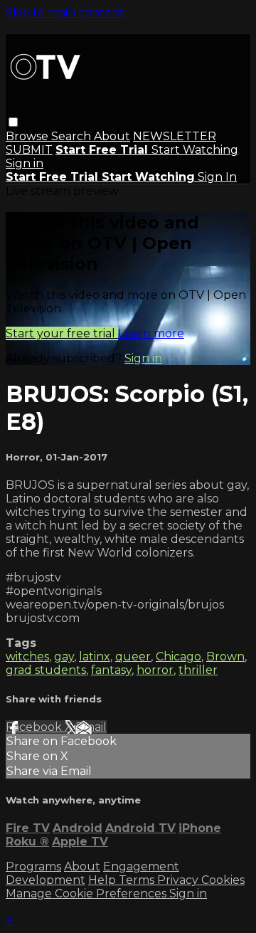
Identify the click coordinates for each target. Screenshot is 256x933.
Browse (28, 136)
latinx (94, 656)
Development (45, 880)
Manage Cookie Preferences (87, 893)
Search (72, 136)
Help (103, 880)
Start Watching (194, 150)
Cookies (223, 880)
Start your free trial (62, 333)
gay (64, 656)
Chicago (178, 656)
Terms (138, 880)
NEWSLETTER (174, 136)
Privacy (179, 880)
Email (91, 727)
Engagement (141, 866)
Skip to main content (65, 12)
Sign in (24, 163)
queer (133, 656)
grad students (46, 670)
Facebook (35, 727)
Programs (33, 866)
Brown (225, 656)
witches (27, 656)
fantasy (111, 670)
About (112, 136)
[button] (13, 122)
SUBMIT (29, 150)
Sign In (217, 177)
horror (155, 670)
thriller (198, 670)
